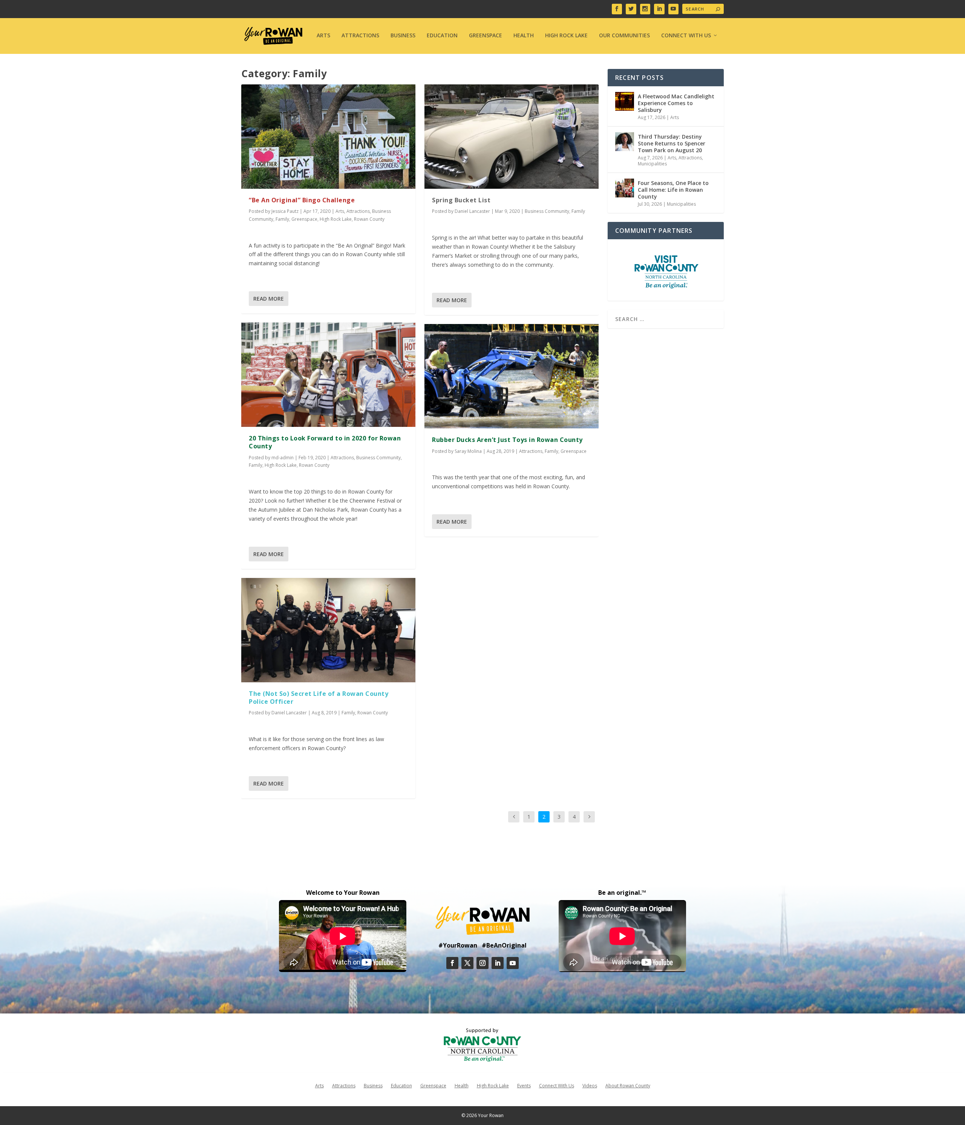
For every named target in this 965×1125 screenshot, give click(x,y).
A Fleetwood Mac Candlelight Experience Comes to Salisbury (676, 103)
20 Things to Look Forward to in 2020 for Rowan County (325, 442)
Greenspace (485, 35)
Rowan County (369, 219)
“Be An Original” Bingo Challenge (302, 200)
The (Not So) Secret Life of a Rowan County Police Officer (318, 697)
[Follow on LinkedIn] (498, 963)
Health (523, 35)
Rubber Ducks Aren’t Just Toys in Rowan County (507, 440)
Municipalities (652, 163)
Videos (589, 1085)
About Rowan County (627, 1085)
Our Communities (624, 35)
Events (524, 1085)
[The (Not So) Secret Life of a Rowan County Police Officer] (328, 630)
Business (403, 35)
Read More (268, 298)
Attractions (360, 35)
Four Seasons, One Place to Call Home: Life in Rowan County (673, 189)
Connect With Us (686, 35)
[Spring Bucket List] (511, 136)
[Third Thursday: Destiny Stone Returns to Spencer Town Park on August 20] (624, 141)
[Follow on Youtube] (513, 963)
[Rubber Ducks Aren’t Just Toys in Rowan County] (511, 376)
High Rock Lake (566, 35)
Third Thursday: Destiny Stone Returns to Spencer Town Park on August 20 (671, 143)
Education (442, 35)
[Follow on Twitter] (467, 963)
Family (282, 219)
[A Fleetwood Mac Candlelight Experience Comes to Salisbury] (624, 101)
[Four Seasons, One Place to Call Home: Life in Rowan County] (624, 188)
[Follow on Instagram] (482, 963)
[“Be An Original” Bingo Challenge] (328, 136)
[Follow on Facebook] (452, 963)
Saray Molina (468, 451)
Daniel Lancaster (289, 712)
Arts (323, 35)
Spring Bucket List (461, 200)
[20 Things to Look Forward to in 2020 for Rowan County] (328, 375)
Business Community (378, 457)
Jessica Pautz (285, 211)
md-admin (282, 457)
